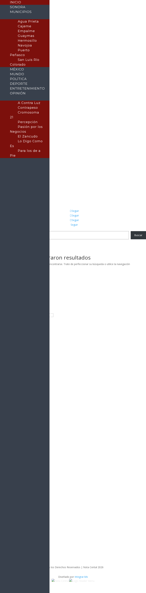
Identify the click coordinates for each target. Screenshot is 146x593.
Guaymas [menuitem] (26, 36)
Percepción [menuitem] (28, 122)
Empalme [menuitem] (26, 31)
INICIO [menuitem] (15, 2)
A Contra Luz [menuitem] (29, 103)
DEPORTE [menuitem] (19, 84)
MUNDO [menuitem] (17, 74)
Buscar (138, 235)
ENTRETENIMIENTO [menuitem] (27, 88)
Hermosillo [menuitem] (27, 41)
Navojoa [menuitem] (25, 45)
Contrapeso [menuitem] (28, 108)
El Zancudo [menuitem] (28, 136)
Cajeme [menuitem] (24, 26)
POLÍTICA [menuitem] (18, 79)
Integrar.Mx (81, 576)
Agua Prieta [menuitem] (28, 21)
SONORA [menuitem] (17, 7)
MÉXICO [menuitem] (17, 69)
